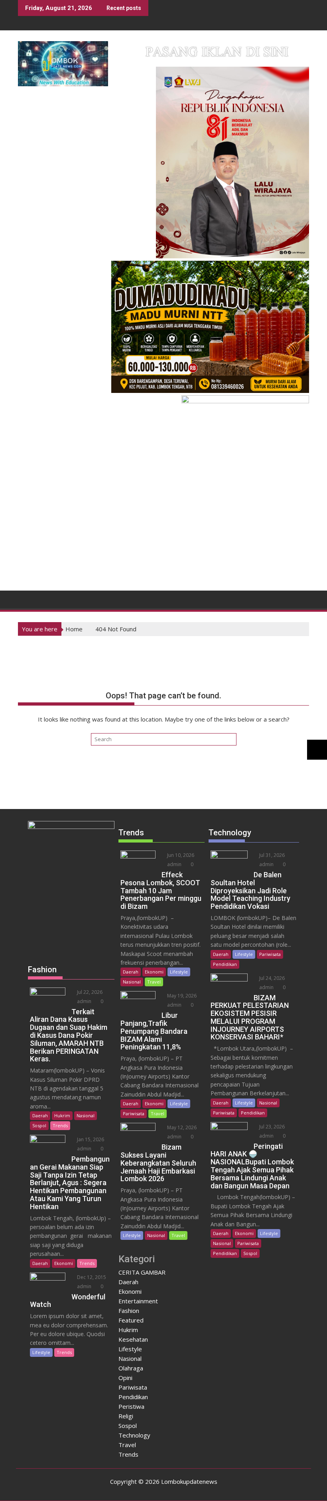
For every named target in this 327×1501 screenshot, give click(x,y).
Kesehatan (133, 1339)
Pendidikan (133, 1397)
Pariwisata (133, 1113)
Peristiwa (131, 1406)
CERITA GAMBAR (141, 1272)
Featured (131, 1320)
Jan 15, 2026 (90, 1139)
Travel (154, 982)
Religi (125, 1416)
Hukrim (62, 1115)
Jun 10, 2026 (180, 855)
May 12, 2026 (181, 1127)
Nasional (86, 1115)
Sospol (39, 1125)
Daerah (40, 1115)
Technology (134, 1435)
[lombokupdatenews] (25, 599)
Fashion (128, 1311)
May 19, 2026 (181, 995)
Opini (125, 1378)
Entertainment (138, 1301)
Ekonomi (63, 1263)
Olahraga (130, 1368)
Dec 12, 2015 (91, 1277)
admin (83, 1001)
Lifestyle (41, 1352)
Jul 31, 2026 (271, 855)
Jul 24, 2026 (271, 978)
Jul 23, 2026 (271, 1126)
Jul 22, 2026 (89, 992)
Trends (60, 1125)
